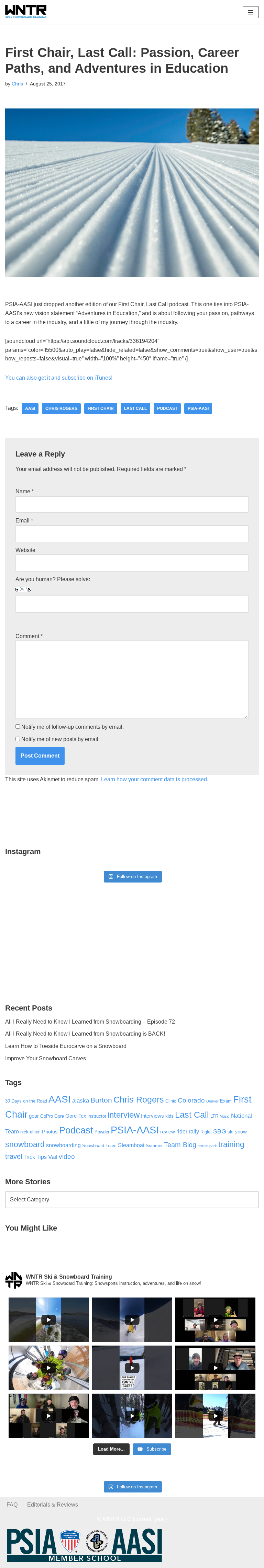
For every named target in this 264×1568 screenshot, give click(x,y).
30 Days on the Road (26, 1101)
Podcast (167, 408)
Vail (52, 1156)
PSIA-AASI (198, 408)
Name (24, 491)
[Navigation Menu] (251, 12)
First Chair (101, 408)
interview (124, 1114)
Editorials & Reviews (52, 1505)
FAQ (12, 1505)
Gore (59, 1116)
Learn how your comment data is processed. (154, 779)
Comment (29, 636)
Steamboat (131, 1145)
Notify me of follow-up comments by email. (72, 727)
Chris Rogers (61, 408)
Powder (102, 1131)
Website (25, 550)
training (231, 1144)
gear (34, 1116)
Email (24, 520)
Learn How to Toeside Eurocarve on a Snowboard (65, 1046)
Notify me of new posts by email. (60, 739)
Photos (50, 1131)
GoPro (46, 1116)
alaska (80, 1100)
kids (169, 1116)
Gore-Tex (75, 1116)
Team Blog (180, 1145)
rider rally (187, 1131)
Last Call (135, 408)
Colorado (191, 1100)
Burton (101, 1100)
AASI (30, 408)
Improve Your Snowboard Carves (45, 1058)
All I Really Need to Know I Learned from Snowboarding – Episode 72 (90, 1022)
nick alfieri (30, 1131)
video (67, 1156)
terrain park (207, 1146)
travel (13, 1156)
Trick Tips (35, 1157)
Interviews (152, 1116)
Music (225, 1116)
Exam (226, 1101)
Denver (212, 1101)
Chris (17, 84)
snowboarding (63, 1145)
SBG (219, 1131)
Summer (154, 1145)
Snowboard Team (99, 1145)
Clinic (170, 1101)
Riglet (206, 1131)
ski (230, 1131)
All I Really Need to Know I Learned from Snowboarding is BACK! (85, 1034)
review (167, 1131)
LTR (214, 1116)
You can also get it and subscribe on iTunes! (58, 378)
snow (241, 1131)
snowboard (25, 1144)
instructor (97, 1116)
